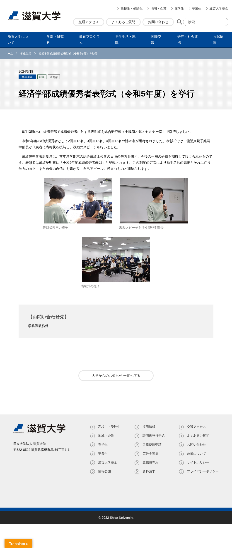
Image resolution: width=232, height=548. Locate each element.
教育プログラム (89, 40)
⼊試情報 (218, 40)
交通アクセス (88, 22)
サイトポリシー (198, 462)
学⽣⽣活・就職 (125, 40)
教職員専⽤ (150, 462)
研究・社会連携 (187, 40)
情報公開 (104, 471)
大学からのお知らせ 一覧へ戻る (116, 375)
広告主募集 (150, 453)
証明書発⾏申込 (154, 435)
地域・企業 (159, 8)
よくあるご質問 (123, 22)
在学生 (179, 8)
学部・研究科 (55, 40)
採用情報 (149, 427)
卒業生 (196, 8)
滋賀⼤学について (18, 40)
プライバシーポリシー (203, 471)
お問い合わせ (158, 22)
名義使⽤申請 (152, 444)
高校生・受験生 (132, 8)
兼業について (196, 453)
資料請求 (149, 471)
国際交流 (156, 40)
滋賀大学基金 (218, 8)
